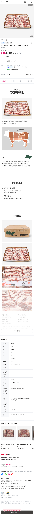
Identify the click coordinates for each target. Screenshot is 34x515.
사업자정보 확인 (9, 481)
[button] (26, 67)
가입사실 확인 (22, 486)
